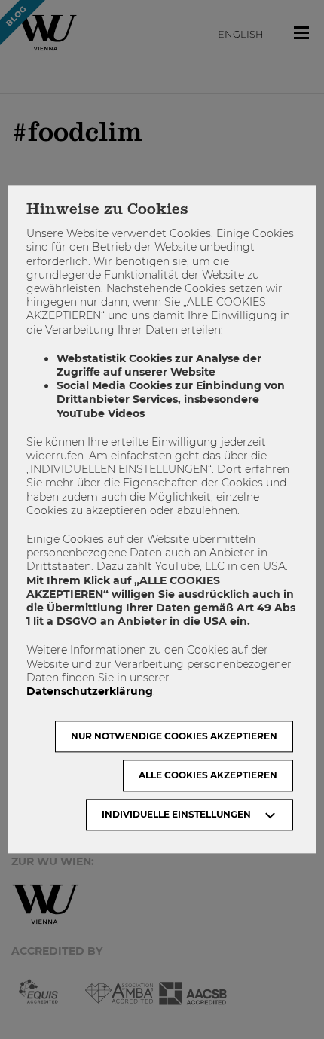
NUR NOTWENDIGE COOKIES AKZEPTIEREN (174, 736)
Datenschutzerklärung (89, 691)
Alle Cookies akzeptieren (208, 776)
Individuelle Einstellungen (176, 815)
